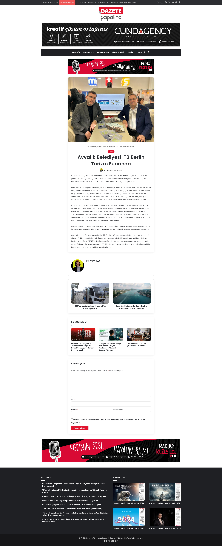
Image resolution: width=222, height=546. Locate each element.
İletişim (130, 52)
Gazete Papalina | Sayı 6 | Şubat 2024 (128, 503)
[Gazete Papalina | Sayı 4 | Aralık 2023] (129, 517)
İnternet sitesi (118, 409)
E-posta (74, 409)
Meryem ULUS (93, 260)
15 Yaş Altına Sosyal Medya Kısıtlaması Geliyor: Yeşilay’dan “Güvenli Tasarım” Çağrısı (110, 346)
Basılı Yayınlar (103, 52)
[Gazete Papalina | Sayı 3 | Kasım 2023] (165, 517)
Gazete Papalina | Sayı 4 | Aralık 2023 (128, 528)
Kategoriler (88, 52)
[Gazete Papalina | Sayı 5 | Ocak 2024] (165, 492)
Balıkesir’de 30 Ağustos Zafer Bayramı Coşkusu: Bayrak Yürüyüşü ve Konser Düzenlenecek (82, 346)
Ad (72, 400)
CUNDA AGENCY (121, 538)
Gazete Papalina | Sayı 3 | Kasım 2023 (165, 528)
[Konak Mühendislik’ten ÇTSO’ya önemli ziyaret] (139, 334)
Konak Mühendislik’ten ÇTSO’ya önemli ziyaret (136, 344)
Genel (99, 147)
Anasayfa (76, 52)
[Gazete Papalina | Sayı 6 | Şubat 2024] (129, 492)
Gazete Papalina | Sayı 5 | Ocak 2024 (164, 503)
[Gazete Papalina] (111, 14)
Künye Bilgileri (118, 52)
